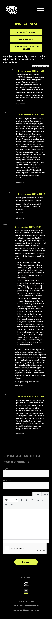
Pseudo (8, 480)
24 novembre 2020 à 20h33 (31, 194)
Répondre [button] (20, 104)
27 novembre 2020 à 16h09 (28, 227)
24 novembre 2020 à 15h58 (31, 71)
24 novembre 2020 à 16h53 (31, 114)
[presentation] (11, 499)
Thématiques (26, 39)
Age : (6, 468)
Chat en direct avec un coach (26, 48)
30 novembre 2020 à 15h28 (31, 396)
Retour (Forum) (26, 32)
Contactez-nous (26, 601)
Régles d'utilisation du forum (26, 610)
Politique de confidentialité (26, 606)
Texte (45, 494)
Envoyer (26, 562)
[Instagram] (26, 591)
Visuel (36, 494)
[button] (11, 499)
